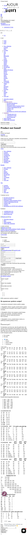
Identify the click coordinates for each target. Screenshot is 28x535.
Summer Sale (7, 161)
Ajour (5, 5)
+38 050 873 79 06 (8, 27)
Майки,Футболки (8, 70)
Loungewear (7, 155)
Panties (5, 60)
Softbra (5, 54)
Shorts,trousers (6, 77)
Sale (5, 90)
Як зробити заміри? (6, 276)
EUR (5, 40)
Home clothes (9, 342)
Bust (7, 339)
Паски (5, 88)
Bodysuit (6, 65)
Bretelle (6, 8)
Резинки (6, 89)
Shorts (5, 63)
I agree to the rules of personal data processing (13, 263)
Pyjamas (6, 50)
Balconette (6, 56)
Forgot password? (5, 247)
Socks (5, 189)
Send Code (18, 258)
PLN (5, 43)
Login (2, 248)
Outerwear (6, 81)
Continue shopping (5, 21)
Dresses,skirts (6, 74)
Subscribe (3, 144)
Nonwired (5, 58)
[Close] (1, 236)
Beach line (6, 187)
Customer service (8, 101)
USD (5, 42)
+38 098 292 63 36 (5, 24)
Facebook (9, 250)
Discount (6, 159)
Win (5, 11)
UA (5, 35)
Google (18, 250)
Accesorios (6, 82)
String (5, 64)
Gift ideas (6, 162)
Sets (5, 79)
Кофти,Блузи (5, 72)
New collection (7, 46)
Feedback (6, 113)
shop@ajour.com (8, 214)
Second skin (7, 67)
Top (5, 51)
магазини (3, 23)
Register (3, 264)
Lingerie (6, 47)
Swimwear (6, 154)
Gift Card (6, 96)
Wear (5, 49)
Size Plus (6, 157)
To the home (4, 234)
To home (3, 134)
